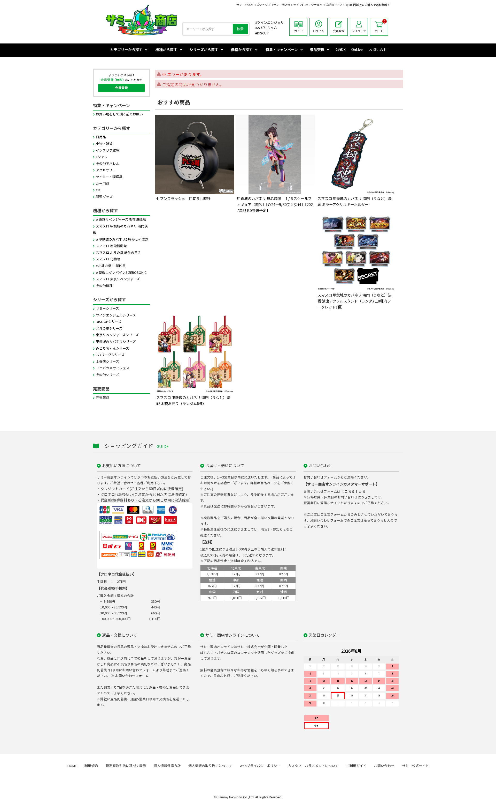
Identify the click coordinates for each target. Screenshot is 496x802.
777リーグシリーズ (110, 354)
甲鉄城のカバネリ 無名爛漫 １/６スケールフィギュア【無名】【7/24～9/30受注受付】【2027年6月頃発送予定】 (275, 204)
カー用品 (102, 183)
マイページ (359, 31)
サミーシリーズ (107, 308)
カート (380, 26)
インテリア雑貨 (107, 150)
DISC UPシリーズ (108, 321)
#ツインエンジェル (269, 22)
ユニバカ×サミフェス (112, 367)
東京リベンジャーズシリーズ (117, 334)
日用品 (101, 136)
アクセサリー (106, 169)
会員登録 (338, 31)
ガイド (298, 31)
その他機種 (104, 285)
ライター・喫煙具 (109, 176)
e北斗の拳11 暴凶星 (111, 265)
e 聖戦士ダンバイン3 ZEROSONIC (121, 272)
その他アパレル (107, 163)
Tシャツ (102, 156)
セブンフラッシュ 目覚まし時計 (183, 198)
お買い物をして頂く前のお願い (119, 114)
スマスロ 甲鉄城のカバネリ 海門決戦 (120, 229)
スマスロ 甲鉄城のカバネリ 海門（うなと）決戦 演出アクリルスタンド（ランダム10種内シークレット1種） (354, 301)
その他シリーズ (107, 374)
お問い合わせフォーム (320, 477)
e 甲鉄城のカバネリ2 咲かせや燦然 (122, 239)
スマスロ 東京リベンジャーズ (118, 278)
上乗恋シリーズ (107, 361)
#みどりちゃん (266, 27)
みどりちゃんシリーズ (112, 348)
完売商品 (102, 397)
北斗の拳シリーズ (109, 328)
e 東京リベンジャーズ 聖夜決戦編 (121, 219)
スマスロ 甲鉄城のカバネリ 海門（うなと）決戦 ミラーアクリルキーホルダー (354, 201)
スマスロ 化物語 (108, 258)
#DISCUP (262, 33)
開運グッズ (104, 196)
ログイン (318, 31)
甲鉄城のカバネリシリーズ (116, 341)
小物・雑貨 (104, 143)
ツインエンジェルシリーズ (116, 315)
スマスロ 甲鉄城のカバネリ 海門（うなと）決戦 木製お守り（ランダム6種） (193, 400)
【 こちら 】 (349, 491)
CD (98, 189)
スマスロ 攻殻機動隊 (111, 245)
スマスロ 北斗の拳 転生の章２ (118, 252)
